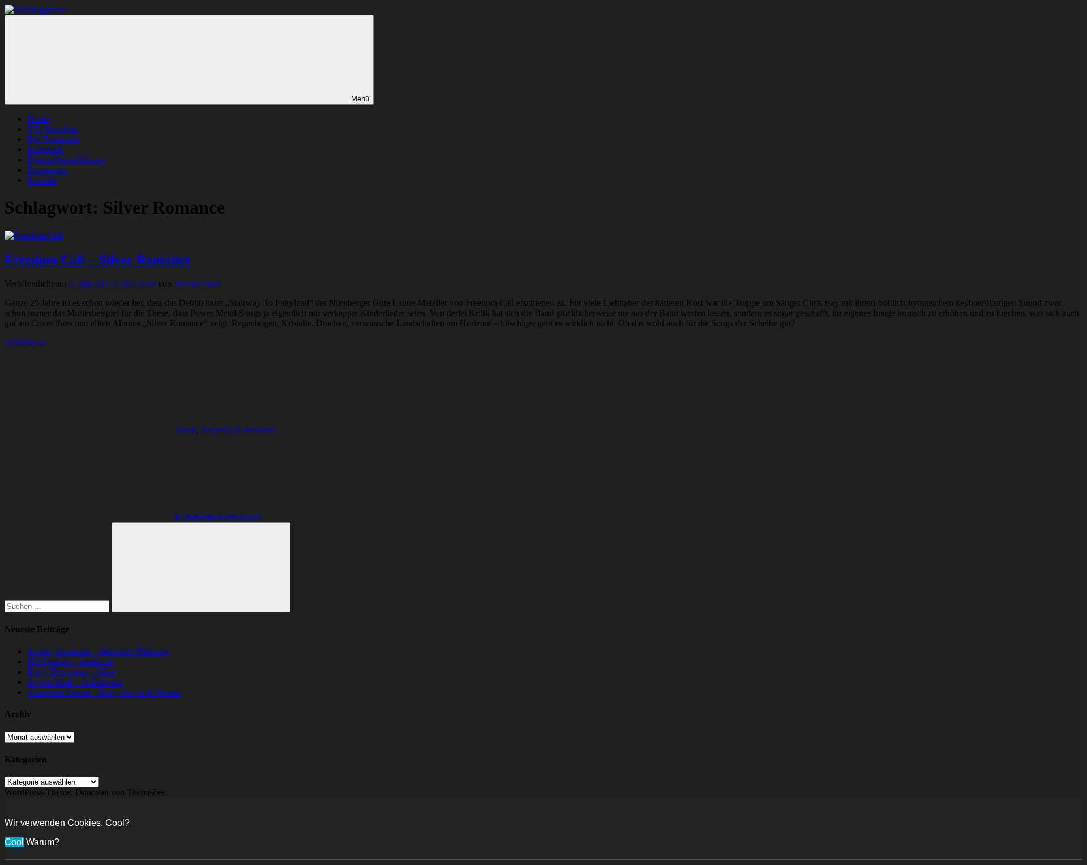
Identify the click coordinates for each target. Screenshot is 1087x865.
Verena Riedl (197, 283)
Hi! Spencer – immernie (70, 661)
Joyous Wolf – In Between (74, 682)
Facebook (44, 149)
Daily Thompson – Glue (70, 671)
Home (38, 118)
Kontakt (41, 180)
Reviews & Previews (238, 429)
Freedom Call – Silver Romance (98, 259)
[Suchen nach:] (58, 606)
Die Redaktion (53, 139)
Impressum (46, 169)
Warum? (42, 842)
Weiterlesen (25, 342)
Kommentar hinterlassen (217, 517)
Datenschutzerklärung (66, 159)
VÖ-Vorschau (52, 129)
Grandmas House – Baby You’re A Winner (103, 692)
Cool (14, 842)
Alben (185, 429)
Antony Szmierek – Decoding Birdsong (98, 651)
